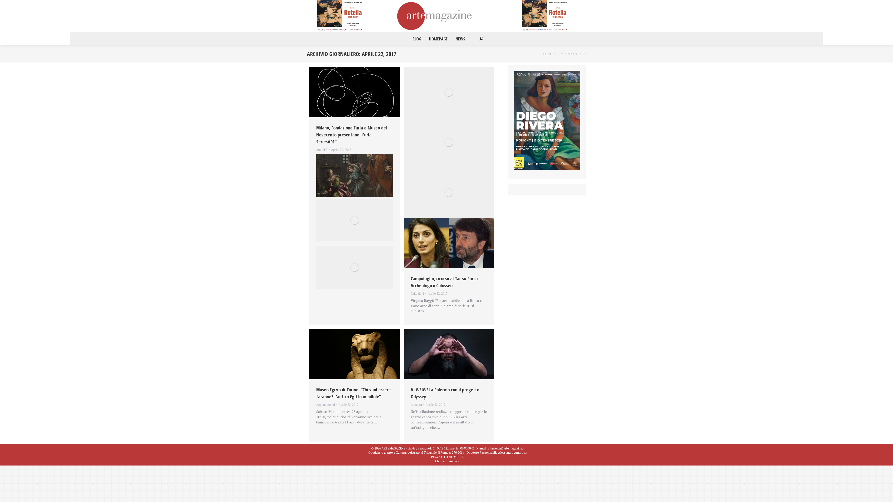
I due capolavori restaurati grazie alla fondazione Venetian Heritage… (346, 155)
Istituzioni (417, 293)
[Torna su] (886, 495)
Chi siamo (441, 461)
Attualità (321, 150)
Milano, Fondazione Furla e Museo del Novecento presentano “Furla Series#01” (351, 135)
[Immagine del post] (354, 92)
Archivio (454, 461)
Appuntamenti (325, 405)
